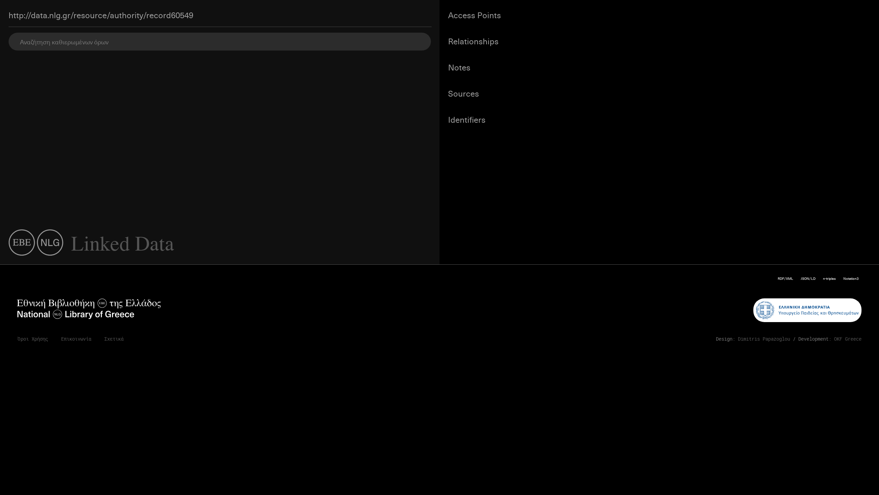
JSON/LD (808, 278)
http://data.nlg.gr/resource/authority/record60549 (101, 15)
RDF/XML (785, 278)
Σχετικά (114, 339)
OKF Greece (847, 339)
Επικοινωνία (76, 339)
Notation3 (851, 278)
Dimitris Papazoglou (764, 339)
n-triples (829, 278)
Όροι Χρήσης (33, 339)
